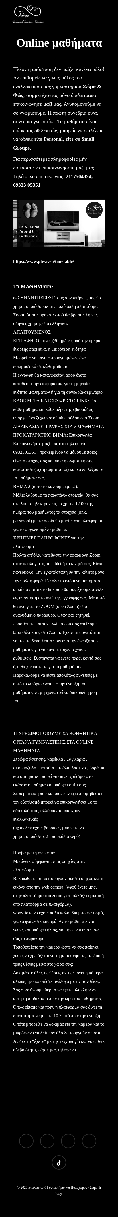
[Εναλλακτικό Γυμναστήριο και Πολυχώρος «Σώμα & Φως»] (28, 13)
